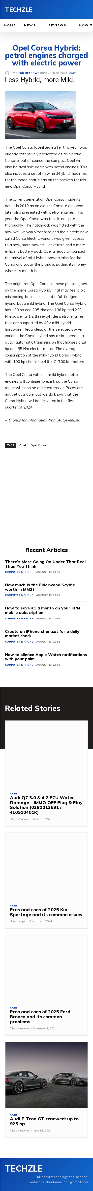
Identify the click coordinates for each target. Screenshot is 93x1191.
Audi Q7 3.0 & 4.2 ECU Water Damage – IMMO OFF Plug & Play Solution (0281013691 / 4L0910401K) (46, 805)
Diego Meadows (20, 819)
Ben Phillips (17, 921)
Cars (14, 793)
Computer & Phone (19, 572)
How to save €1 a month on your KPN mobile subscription (42, 610)
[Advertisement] (46, 496)
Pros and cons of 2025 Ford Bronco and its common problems (40, 1016)
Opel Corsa (38, 445)
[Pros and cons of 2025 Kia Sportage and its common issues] (46, 866)
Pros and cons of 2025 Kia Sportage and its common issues (46, 912)
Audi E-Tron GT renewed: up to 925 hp (44, 1121)
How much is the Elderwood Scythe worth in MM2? (40, 587)
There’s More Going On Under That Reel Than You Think (45, 564)
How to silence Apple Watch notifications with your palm (46, 656)
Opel (22, 445)
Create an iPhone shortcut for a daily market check (42, 633)
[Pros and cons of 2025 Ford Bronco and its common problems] (46, 968)
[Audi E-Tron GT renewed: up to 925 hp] (46, 1075)
